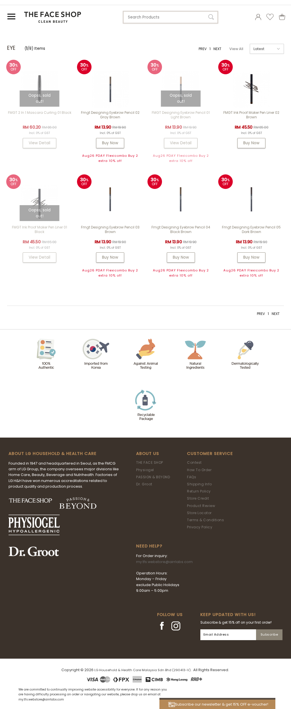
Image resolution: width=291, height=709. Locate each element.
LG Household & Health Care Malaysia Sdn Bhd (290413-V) (142, 670)
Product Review (201, 505)
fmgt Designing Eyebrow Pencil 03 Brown (110, 229)
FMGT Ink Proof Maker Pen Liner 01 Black (39, 229)
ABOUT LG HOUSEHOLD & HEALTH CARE (53, 453)
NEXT (217, 48)
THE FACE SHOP (149, 462)
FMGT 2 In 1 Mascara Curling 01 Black (39, 112)
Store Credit (198, 498)
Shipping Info (199, 484)
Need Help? (149, 546)
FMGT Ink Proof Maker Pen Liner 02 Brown (251, 114)
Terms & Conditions (205, 520)
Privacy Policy (199, 527)
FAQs (191, 477)
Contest (194, 462)
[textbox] (170, 17)
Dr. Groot (144, 484)
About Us (147, 453)
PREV (203, 48)
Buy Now (110, 143)
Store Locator (199, 512)
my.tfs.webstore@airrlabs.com (164, 561)
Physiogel (145, 469)
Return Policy (199, 491)
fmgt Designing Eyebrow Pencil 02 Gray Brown (110, 114)
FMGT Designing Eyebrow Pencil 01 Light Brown (181, 114)
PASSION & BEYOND (153, 477)
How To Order (199, 469)
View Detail (39, 143)
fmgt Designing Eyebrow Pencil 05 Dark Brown (251, 229)
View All (236, 48)
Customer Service (210, 453)
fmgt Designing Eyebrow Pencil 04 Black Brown (180, 229)
